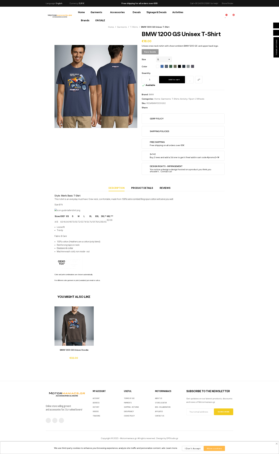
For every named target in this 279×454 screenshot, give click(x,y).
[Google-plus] (61, 420)
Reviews (165, 187)
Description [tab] (117, 187)
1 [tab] (139, 363)
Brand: (145, 94)
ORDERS (96, 411)
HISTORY (96, 407)
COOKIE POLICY (129, 416)
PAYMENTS (128, 402)
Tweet (155, 107)
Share (151, 107)
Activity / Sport (187, 99)
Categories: (148, 99)
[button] (227, 3)
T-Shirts (175, 99)
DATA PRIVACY (129, 411)
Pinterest (160, 107)
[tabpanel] (74, 334)
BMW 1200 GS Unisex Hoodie (74, 350)
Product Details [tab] (142, 187)
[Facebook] (48, 420)
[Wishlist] (225, 16)
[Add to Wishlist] (190, 79)
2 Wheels (199, 99)
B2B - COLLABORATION (162, 407)
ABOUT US (158, 398)
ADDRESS (96, 402)
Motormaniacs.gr (128, 438)
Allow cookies (214, 448)
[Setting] (219, 16)
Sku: (144, 103)
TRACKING (96, 416)
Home (157, 99)
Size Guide (150, 52)
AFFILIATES (159, 411)
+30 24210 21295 (202, 3)
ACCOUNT (96, 398)
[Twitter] (54, 420)
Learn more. (172, 448)
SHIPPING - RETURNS (131, 407)
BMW (151, 94)
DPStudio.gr (172, 438)
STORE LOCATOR (161, 402)
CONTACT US (159, 416)
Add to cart (174, 79)
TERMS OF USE (129, 398)
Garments (166, 99)
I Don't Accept (193, 448)
